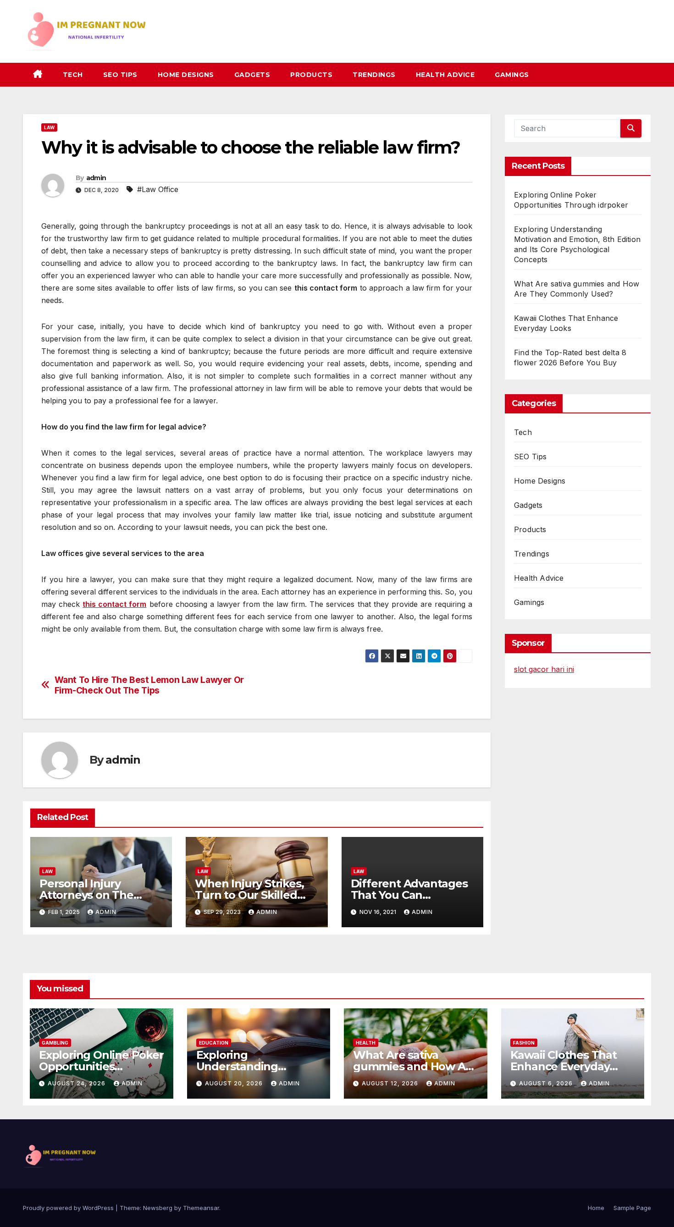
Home (596, 1207)
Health (366, 1042)
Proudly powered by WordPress (69, 1207)
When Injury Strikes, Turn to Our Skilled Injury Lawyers (249, 895)
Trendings (374, 75)
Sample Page (632, 1207)
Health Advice (445, 75)
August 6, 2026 (547, 1083)
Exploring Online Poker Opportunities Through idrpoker (101, 1066)
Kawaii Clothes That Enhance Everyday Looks (563, 1066)
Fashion (524, 1042)
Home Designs (186, 75)
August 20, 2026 (235, 1083)
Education (213, 1042)
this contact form (114, 604)
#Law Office (157, 189)
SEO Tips (120, 75)
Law (49, 127)
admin (96, 178)
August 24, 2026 (77, 1083)
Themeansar (201, 1207)
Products (311, 75)
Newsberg (157, 1207)
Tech (73, 75)
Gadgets (252, 75)
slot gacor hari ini (544, 669)
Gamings (512, 75)
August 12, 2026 (391, 1083)
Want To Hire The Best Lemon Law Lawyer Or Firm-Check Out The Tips (149, 685)
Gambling (55, 1042)
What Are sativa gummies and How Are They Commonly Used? (415, 1066)
